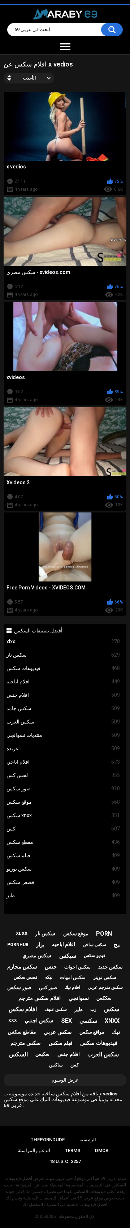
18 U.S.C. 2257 (65, 1161)
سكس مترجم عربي (105, 987)
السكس (18, 1054)
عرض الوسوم (65, 1080)
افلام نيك (72, 987)
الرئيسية (87, 1139)
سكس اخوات (77, 967)
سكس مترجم (25, 1043)
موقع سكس (63, 802)
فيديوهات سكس (63, 668)
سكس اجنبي (39, 1020)
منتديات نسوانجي (63, 735)
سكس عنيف (55, 1009)
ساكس (56, 1065)
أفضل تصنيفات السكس (38, 631)
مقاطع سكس (22, 1032)
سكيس (42, 1054)
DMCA (102, 1150)
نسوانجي (79, 998)
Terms (73, 1150)
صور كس (48, 987)
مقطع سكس (63, 842)
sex (66, 1020)
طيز (63, 895)
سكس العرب (63, 722)
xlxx (63, 641)
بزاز (40, 944)
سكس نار (63, 655)
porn (104, 933)
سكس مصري (36, 955)
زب (93, 1009)
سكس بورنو (63, 869)
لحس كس (63, 775)
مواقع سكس (91, 1032)
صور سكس (63, 788)
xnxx (112, 1020)
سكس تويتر (104, 977)
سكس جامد (63, 708)
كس (63, 829)
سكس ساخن (94, 944)
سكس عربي (58, 1032)
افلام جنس (63, 695)
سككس (104, 998)
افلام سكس (23, 1009)
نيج (117, 944)
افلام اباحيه (63, 681)
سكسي (88, 1020)
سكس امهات (73, 977)
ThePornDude (47, 1139)
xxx (12, 1020)
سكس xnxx (63, 815)
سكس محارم (22, 966)
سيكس (67, 955)
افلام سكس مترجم (39, 998)
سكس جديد (110, 967)
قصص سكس (63, 882)
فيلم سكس (63, 855)
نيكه (48, 977)
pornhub (18, 944)
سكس (111, 1009)
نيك (116, 1032)
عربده (63, 748)
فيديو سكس (94, 955)
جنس (51, 966)
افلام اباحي (63, 762)
